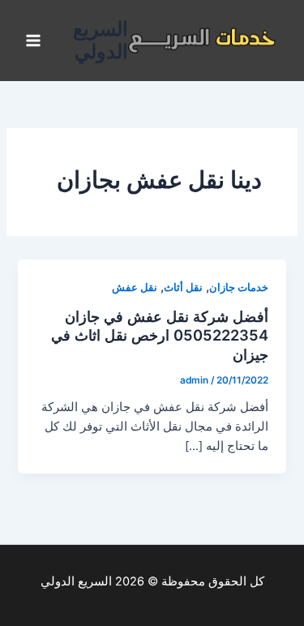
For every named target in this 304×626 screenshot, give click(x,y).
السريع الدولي (100, 40)
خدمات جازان (238, 287)
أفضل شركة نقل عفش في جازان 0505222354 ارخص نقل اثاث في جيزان (159, 335)
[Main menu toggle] (33, 41)
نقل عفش (134, 287)
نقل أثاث (183, 287)
